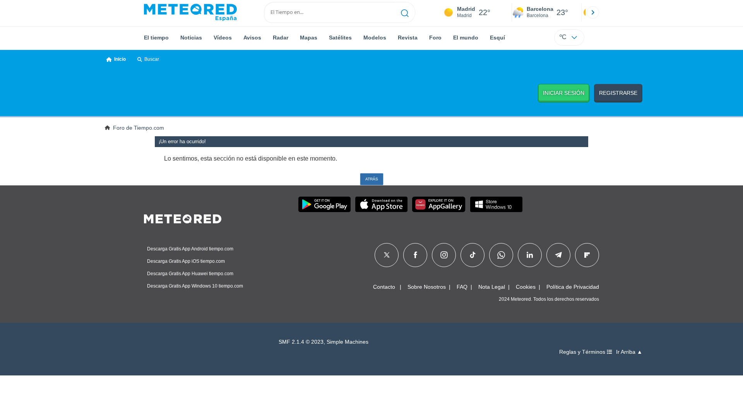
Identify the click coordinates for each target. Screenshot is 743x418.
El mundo (465, 37)
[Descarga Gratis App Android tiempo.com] (324, 204)
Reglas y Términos (583, 352)
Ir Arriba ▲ (629, 352)
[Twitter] (387, 255)
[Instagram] (444, 255)
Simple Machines (347, 342)
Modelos (374, 37)
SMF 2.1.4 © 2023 (301, 342)
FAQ (462, 287)
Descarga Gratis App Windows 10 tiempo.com (195, 286)
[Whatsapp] (501, 255)
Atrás (371, 179)
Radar (280, 37)
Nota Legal (491, 287)
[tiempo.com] (190, 12)
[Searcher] (405, 12)
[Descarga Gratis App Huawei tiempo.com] (439, 204)
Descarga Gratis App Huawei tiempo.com (190, 273)
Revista (408, 37)
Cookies (526, 287)
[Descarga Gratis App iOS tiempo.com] (381, 204)
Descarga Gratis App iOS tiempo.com (186, 261)
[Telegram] (558, 255)
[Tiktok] (473, 255)
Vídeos (223, 37)
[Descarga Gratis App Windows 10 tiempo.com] (496, 204)
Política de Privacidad (572, 287)
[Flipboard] (587, 255)
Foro (435, 37)
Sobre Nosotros (426, 287)
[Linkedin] (530, 255)
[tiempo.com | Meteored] (182, 217)
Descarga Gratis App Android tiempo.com (190, 249)
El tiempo (156, 37)
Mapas (308, 37)
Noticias (191, 37)
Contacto (384, 287)
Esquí (497, 37)
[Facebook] (415, 255)
